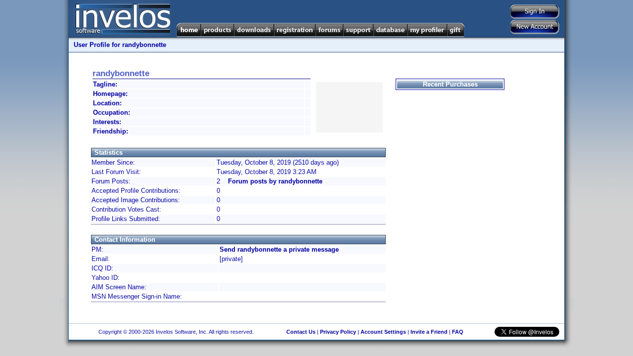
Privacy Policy (338, 332)
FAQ (457, 332)
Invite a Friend (429, 332)
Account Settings (383, 332)
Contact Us (301, 332)
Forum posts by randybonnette (275, 181)
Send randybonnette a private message (279, 249)
